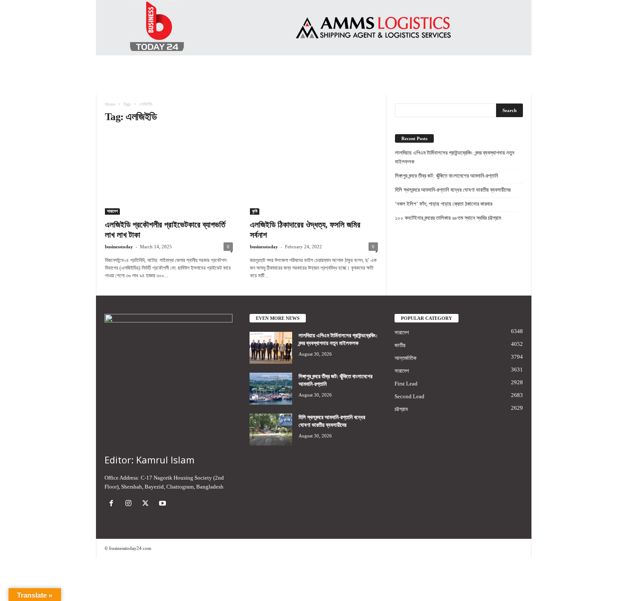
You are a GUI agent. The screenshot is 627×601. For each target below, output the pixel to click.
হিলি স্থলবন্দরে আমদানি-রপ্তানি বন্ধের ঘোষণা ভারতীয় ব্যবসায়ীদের (453, 190)
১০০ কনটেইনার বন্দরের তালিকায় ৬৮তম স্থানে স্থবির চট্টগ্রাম (448, 218)
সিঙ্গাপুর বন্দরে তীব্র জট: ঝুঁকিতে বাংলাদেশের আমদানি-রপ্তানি (446, 176)
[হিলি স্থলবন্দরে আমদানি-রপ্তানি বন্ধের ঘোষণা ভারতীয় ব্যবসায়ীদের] (271, 430)
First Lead (406, 383)
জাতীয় (400, 345)
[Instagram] (130, 504)
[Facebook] (113, 504)
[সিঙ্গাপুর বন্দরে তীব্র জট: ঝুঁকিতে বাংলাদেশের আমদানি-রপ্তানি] (271, 389)
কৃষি (254, 211)
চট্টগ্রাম (401, 409)
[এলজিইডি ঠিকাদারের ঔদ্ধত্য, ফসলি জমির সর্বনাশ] (314, 173)
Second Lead (409, 396)
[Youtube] (163, 504)
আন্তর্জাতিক (405, 358)
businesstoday (119, 246)
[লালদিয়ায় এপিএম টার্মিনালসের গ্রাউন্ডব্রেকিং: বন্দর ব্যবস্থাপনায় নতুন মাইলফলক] (271, 348)
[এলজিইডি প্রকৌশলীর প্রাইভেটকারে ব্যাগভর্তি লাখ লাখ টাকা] (169, 173)
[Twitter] (147, 504)
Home (110, 104)
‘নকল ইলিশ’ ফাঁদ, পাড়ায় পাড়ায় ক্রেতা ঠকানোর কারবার (443, 204)
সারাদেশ (112, 211)
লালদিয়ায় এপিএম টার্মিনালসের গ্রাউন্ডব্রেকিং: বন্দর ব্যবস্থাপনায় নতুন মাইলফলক (454, 157)
